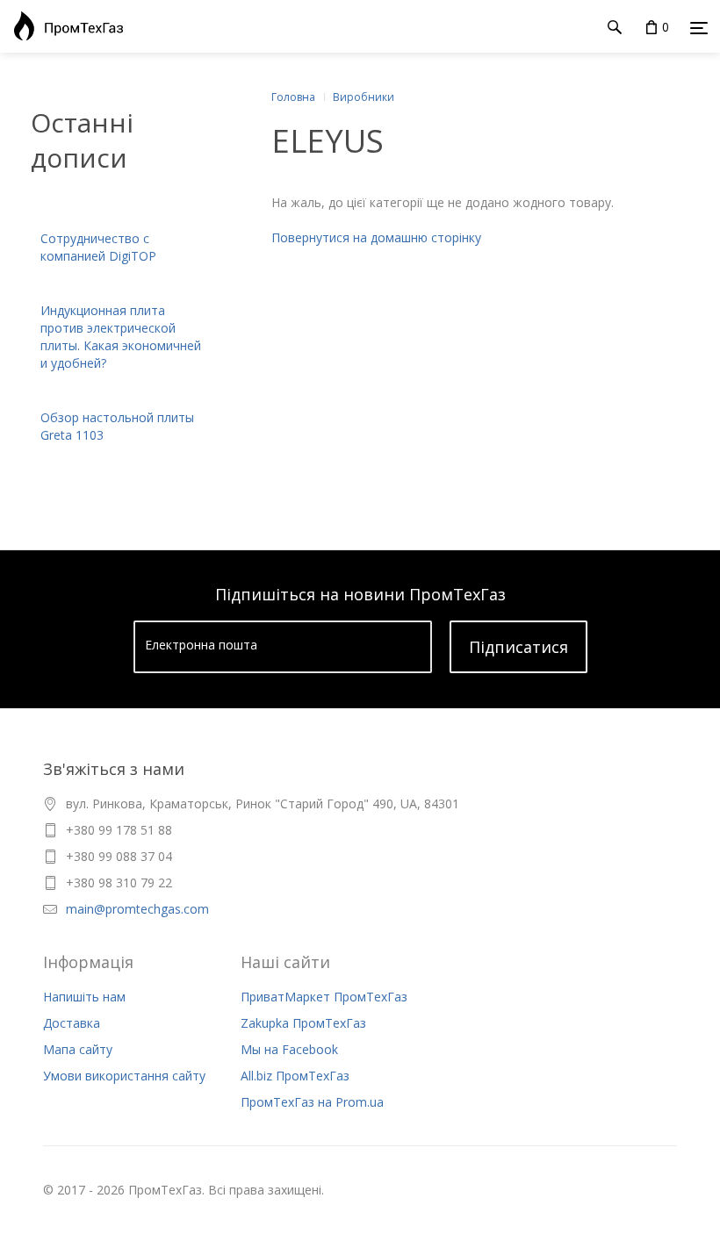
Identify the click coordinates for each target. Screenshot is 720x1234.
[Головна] (64, 26)
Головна (293, 97)
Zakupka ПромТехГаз (303, 1023)
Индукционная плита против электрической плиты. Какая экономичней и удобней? (120, 336)
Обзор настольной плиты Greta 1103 (117, 426)
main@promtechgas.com (137, 908)
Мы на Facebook (289, 1049)
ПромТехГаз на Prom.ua (312, 1102)
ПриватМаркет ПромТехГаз (324, 996)
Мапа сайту (77, 1049)
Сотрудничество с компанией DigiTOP (98, 247)
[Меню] (699, 27)
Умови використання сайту (124, 1075)
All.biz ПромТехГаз (295, 1075)
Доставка (71, 1023)
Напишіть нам (84, 996)
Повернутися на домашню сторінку (376, 237)
